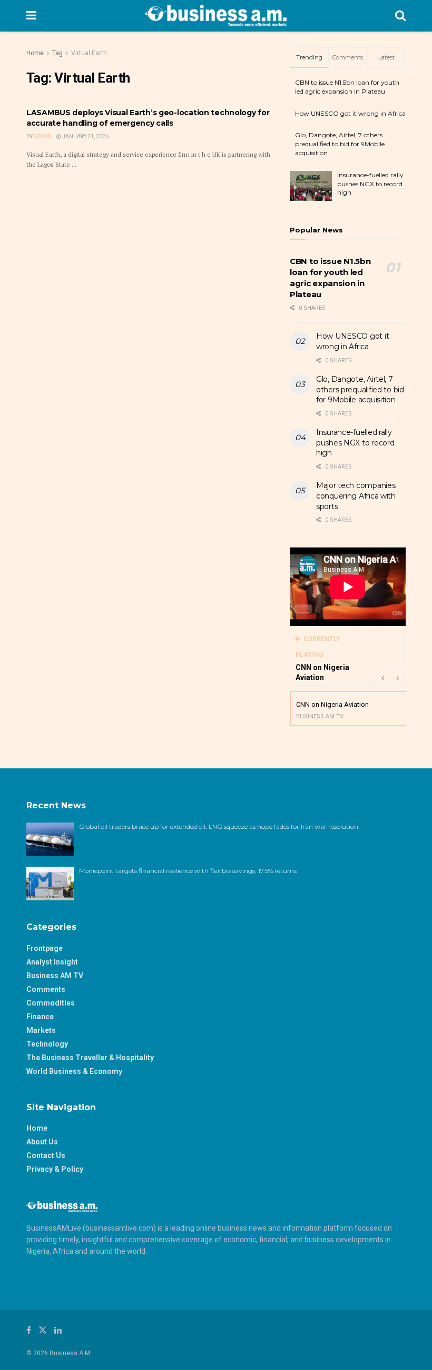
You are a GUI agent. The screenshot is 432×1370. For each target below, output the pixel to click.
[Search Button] (400, 16)
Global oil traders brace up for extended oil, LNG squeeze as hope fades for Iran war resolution (219, 826)
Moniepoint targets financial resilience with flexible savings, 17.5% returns (188, 871)
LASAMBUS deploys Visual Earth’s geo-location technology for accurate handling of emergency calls (147, 118)
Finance (40, 1016)
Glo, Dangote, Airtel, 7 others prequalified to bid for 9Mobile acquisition (340, 144)
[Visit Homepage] (216, 15)
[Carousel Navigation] (390, 677)
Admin (42, 136)
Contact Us (45, 1155)
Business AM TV (54, 975)
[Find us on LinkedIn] (58, 1330)
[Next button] (398, 677)
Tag (57, 53)
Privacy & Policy (54, 1169)
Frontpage (44, 948)
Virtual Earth (89, 53)
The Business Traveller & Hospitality (90, 1057)
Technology (47, 1044)
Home (35, 53)
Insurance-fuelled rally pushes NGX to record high (370, 184)
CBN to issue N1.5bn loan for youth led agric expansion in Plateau (347, 86)
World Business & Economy (74, 1071)
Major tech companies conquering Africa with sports (356, 496)
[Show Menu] (31, 16)
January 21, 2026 (85, 136)
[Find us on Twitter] (42, 1330)
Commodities (50, 1003)
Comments (45, 989)
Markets (41, 1030)
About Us (42, 1142)
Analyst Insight (52, 962)
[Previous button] (382, 677)
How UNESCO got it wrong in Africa (350, 113)
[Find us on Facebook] (28, 1330)
